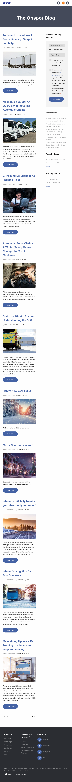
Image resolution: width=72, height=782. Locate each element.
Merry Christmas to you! (18, 445)
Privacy (58, 768)
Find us (23, 741)
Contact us (24, 744)
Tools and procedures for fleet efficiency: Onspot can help (18, 39)
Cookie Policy (24, 771)
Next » (34, 717)
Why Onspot (8, 738)
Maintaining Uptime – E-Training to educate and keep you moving (18, 645)
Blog (5, 754)
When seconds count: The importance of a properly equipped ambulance (54, 132)
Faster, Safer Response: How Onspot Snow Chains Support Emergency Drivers (56, 145)
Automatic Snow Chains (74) (55, 160)
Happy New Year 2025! (17, 391)
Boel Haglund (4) (51, 179)
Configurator (8, 748)
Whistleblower (13, 771)
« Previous (6, 717)
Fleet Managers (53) (53, 163)
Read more (10, 91)
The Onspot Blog (36, 18)
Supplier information (27, 747)
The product (8, 745)
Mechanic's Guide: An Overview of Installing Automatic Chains (16, 105)
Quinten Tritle (7, 114)
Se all (48, 166)
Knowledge (8, 742)
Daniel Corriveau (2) (53, 182)
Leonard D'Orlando (9, 47)
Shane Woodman (9, 184)
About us (7, 751)
